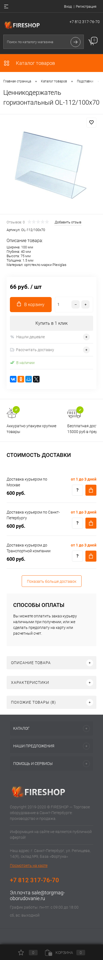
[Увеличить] (51, 164)
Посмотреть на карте (29, 865)
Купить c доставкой (90, 490)
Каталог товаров (35, 63)
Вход (68, 6)
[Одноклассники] (21, 379)
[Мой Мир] (28, 379)
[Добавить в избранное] (91, 122)
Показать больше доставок (51, 581)
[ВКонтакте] (13, 379)
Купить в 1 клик (51, 323)
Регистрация (86, 6)
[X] (36, 379)
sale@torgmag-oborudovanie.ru (37, 895)
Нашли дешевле (30, 337)
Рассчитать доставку (35, 350)
